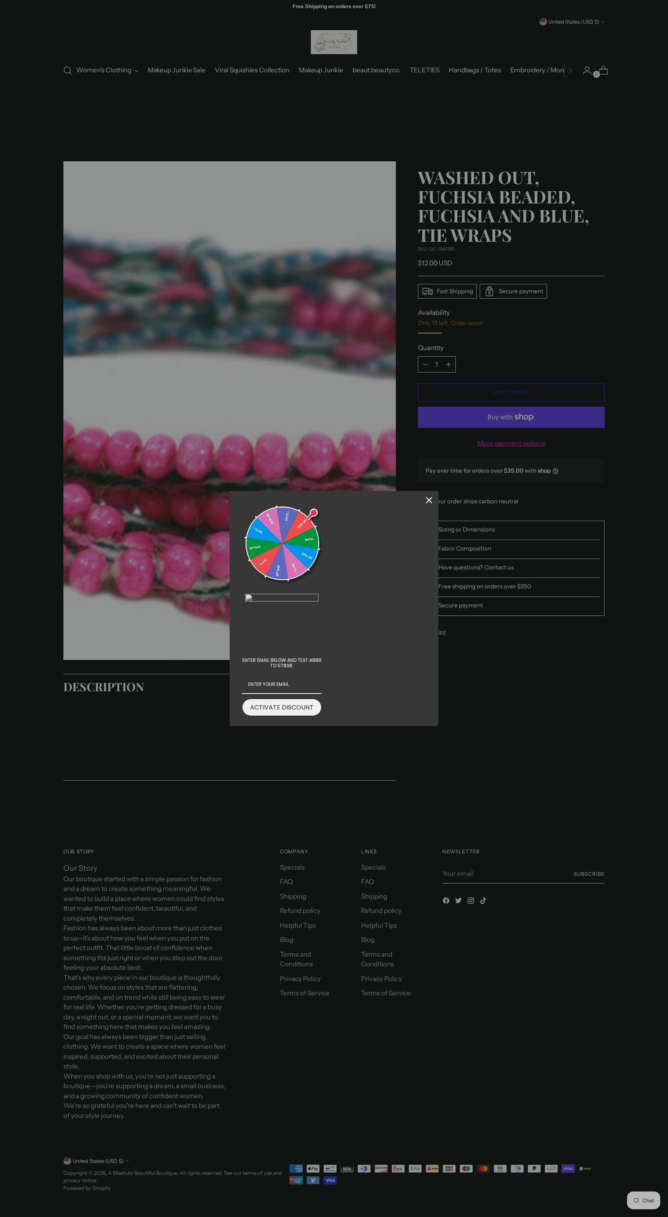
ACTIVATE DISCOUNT (282, 707)
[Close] (429, 500)
